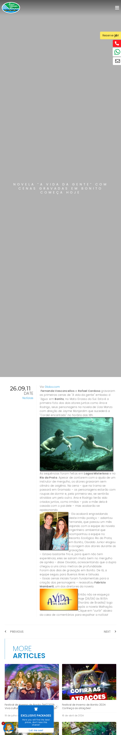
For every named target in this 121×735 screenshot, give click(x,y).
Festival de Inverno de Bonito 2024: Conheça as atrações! (84, 706)
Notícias (27, 398)
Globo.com (52, 387)
